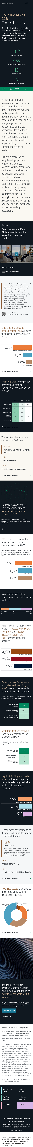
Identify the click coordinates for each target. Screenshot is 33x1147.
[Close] (31, 1134)
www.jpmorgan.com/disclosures (10, 1081)
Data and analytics (22, 1090)
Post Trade (6, 1105)
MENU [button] (26, 3)
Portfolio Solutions (6, 1098)
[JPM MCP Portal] (7, 3)
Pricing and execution (22, 1098)
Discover (21, 1105)
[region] (16, 605)
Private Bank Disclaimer (17, 1130)
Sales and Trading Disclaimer (16, 1121)
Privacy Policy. (8, 1145)
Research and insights (7, 1090)
